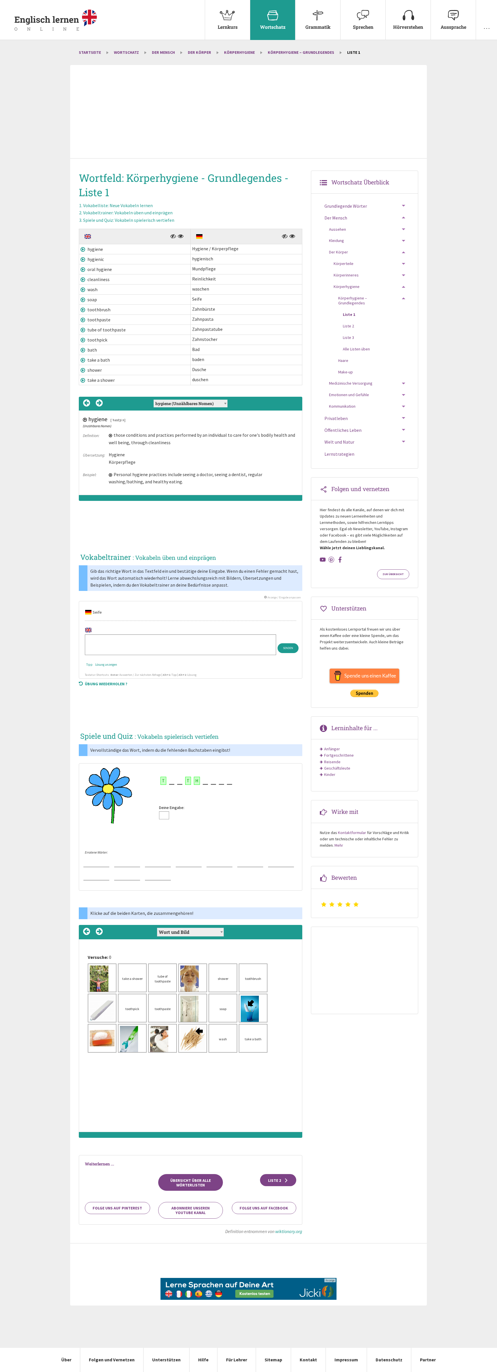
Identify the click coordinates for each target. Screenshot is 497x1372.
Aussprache (453, 27)
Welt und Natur (339, 442)
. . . (487, 27)
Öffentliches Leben (343, 430)
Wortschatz (273, 27)
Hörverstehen (408, 27)
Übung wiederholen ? (106, 683)
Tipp (89, 665)
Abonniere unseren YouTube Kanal (190, 1210)
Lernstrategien (339, 454)
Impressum (346, 1360)
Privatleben (336, 418)
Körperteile (343, 263)
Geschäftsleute (337, 768)
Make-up (345, 372)
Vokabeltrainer (128, 212)
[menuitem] (227, 20)
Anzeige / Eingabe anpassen (284, 597)
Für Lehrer (236, 1360)
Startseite (90, 52)
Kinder (329, 774)
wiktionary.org (288, 1231)
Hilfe (203, 1360)
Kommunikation (342, 406)
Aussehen (337, 229)
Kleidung (336, 240)
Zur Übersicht (393, 574)
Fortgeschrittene (339, 755)
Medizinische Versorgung (350, 383)
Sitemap (273, 1360)
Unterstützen (166, 1360)
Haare (343, 360)
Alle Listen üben (356, 349)
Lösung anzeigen (106, 665)
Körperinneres (346, 275)
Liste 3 (348, 337)
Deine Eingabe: (171, 807)
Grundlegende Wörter (345, 206)
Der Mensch (163, 52)
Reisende (332, 761)
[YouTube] (323, 559)
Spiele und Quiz (128, 220)
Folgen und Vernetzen (112, 1360)
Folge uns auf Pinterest (117, 1208)
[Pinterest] (331, 559)
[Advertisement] (248, 112)
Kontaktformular (352, 832)
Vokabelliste (118, 205)
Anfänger (332, 748)
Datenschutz (389, 1360)
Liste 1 (349, 314)
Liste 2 (275, 1180)
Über (66, 1360)
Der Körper (199, 52)
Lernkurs (228, 27)
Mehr (338, 845)
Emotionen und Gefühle (349, 394)
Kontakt (308, 1360)
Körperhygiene (239, 52)
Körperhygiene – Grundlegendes (301, 52)
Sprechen (363, 27)
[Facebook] (340, 559)
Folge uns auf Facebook (264, 1208)
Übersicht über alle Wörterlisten (190, 1183)
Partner (428, 1360)
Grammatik (317, 27)
